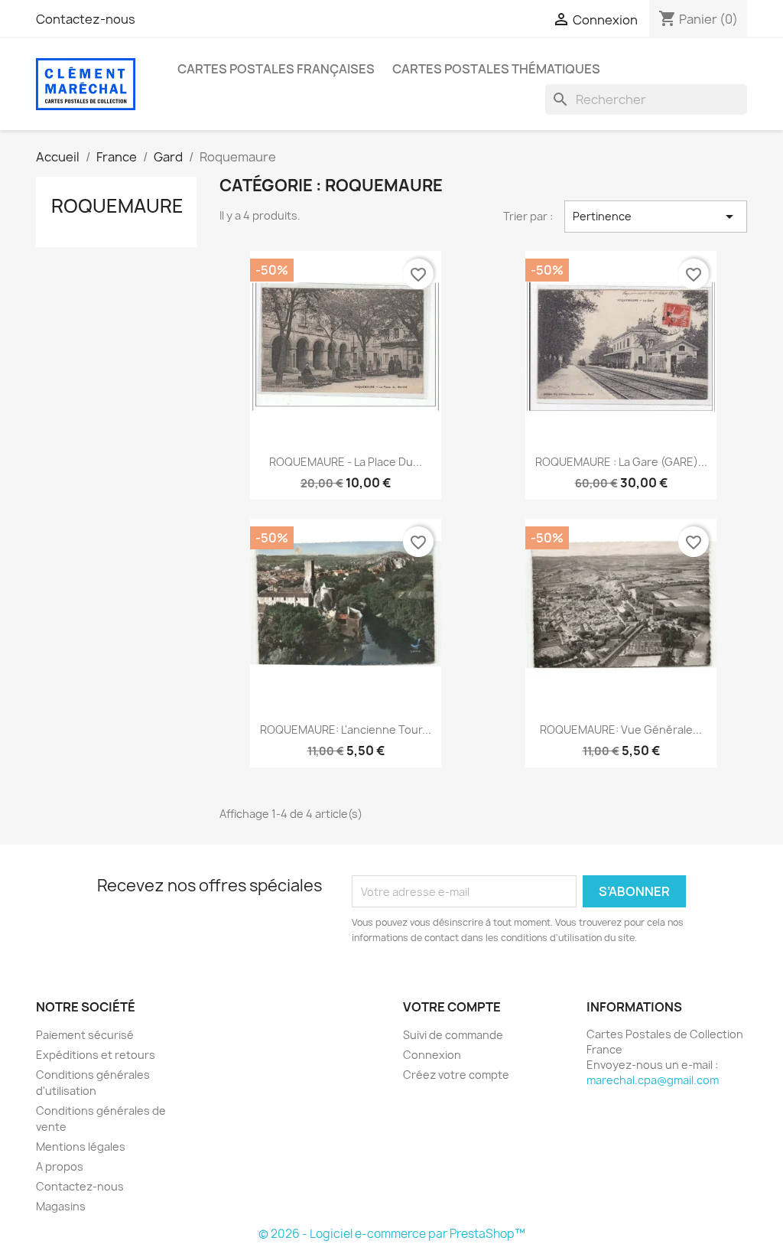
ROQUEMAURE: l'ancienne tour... (345, 729)
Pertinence (656, 216)
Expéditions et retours (95, 1054)
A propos (59, 1166)
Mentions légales (80, 1146)
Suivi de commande (453, 1035)
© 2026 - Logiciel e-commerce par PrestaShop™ (391, 1234)
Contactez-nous (85, 19)
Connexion (432, 1054)
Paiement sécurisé (85, 1035)
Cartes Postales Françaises (276, 68)
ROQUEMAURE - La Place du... (345, 461)
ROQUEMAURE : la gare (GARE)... (621, 461)
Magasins (61, 1206)
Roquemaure (117, 206)
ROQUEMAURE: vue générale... (621, 729)
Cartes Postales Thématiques (496, 68)
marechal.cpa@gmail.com (652, 1080)
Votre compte (452, 1006)
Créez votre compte (456, 1074)
